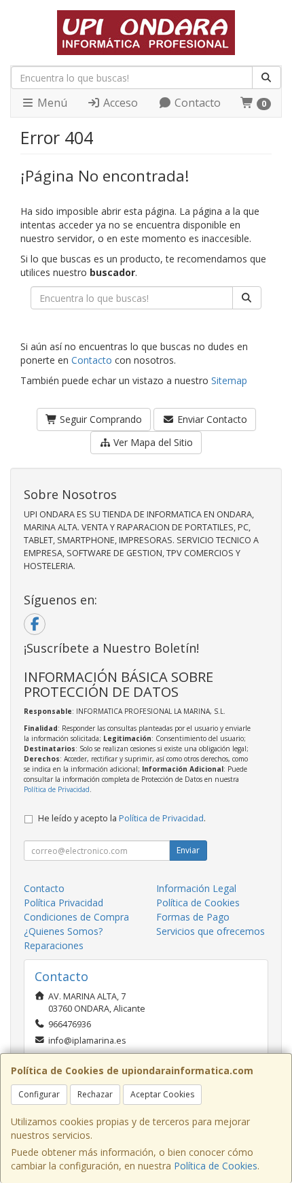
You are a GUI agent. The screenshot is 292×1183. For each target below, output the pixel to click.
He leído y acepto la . (122, 818)
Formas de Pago (193, 916)
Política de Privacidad (57, 789)
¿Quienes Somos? (63, 931)
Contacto (196, 102)
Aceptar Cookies (162, 1094)
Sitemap (229, 380)
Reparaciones (54, 945)
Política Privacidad (63, 902)
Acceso (119, 102)
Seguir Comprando (99, 419)
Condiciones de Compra (76, 916)
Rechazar (95, 1094)
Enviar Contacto (211, 419)
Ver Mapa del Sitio (152, 442)
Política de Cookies (215, 1165)
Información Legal (196, 888)
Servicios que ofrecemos (210, 931)
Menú (51, 102)
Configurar (39, 1094)
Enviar (188, 850)
